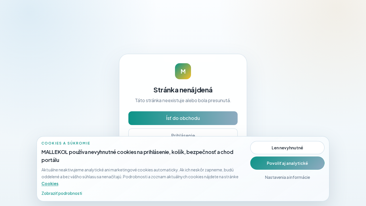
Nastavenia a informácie (287, 177)
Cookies (49, 183)
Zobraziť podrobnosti (61, 193)
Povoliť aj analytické (287, 163)
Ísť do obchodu (183, 118)
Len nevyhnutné (287, 147)
